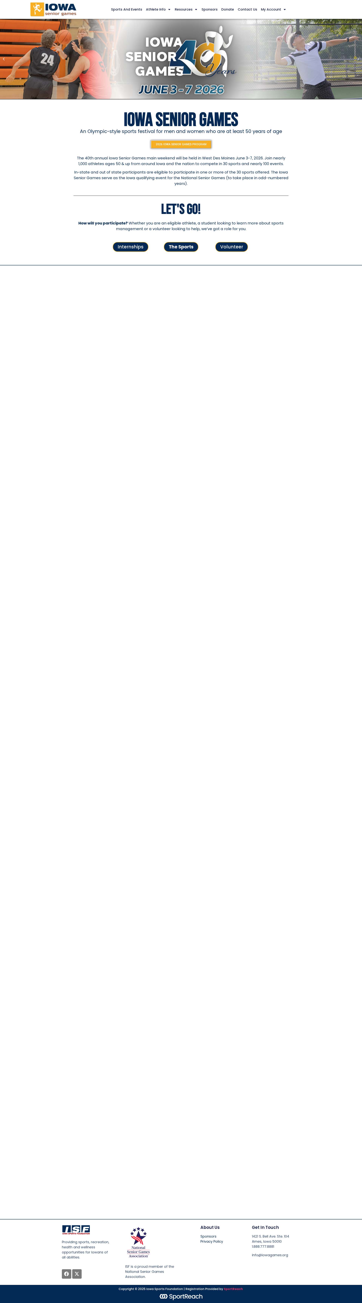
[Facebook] (66, 1274)
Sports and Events (126, 9)
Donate (227, 9)
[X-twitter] (77, 1274)
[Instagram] (273, 1264)
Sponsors (210, 9)
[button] (4, 59)
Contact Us (247, 9)
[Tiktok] (292, 1264)
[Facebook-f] (255, 1264)
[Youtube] (283, 1264)
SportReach (233, 1289)
